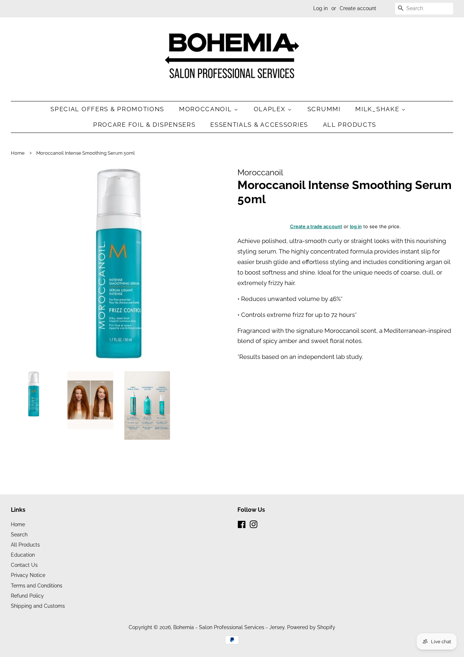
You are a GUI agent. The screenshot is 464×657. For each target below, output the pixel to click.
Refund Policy (27, 596)
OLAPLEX (271, 109)
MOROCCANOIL (206, 109)
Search (19, 534)
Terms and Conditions (36, 585)
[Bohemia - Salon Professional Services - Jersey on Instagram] (253, 526)
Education (23, 555)
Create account (358, 8)
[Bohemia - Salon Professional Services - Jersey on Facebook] (241, 526)
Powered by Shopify (311, 627)
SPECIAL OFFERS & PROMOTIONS (107, 109)
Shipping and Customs (38, 606)
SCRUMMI (324, 109)
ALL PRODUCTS (349, 124)
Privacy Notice (28, 575)
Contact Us (24, 565)
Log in (320, 8)
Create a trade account (316, 226)
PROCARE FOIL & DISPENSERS (144, 124)
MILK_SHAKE (378, 109)
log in (356, 226)
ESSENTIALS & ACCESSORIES (259, 124)
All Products (25, 544)
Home (18, 153)
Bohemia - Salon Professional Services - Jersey (229, 627)
